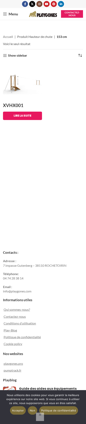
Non (32, 410)
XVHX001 (13, 105)
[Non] (40, 417)
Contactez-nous (72, 14)
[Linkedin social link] (61, 4)
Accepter (18, 410)
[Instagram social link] (39, 4)
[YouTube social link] (47, 4)
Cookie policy (13, 344)
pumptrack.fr (12, 370)
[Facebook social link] (25, 4)
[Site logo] (43, 13)
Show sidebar (17, 55)
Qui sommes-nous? (17, 309)
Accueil (8, 36)
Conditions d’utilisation (20, 323)
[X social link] (32, 4)
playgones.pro (13, 363)
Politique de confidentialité (22, 337)
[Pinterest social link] (54, 4)
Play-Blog (10, 330)
